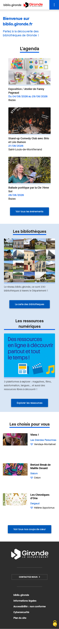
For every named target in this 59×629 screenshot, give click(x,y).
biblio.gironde (21, 595)
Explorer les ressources (29, 403)
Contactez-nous (28, 577)
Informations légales (24, 600)
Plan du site (19, 618)
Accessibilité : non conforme (29, 606)
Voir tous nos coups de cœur (29, 529)
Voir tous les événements (29, 211)
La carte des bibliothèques (29, 304)
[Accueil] (23, 6)
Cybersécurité (21, 612)
